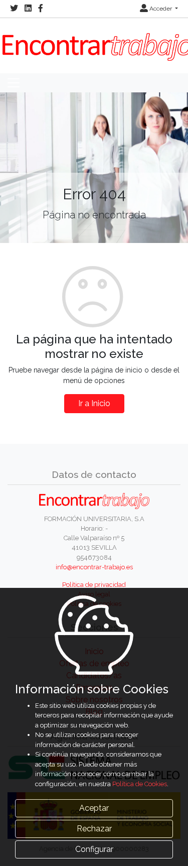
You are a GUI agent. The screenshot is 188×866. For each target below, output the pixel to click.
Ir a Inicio (94, 403)
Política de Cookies (139, 784)
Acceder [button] (160, 8)
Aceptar (94, 808)
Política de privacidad (94, 584)
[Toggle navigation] (13, 82)
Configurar (94, 849)
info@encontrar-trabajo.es (94, 567)
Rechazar (94, 828)
